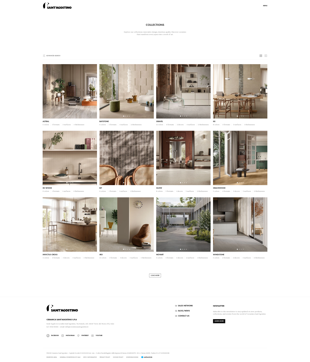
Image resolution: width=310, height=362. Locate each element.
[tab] (260, 55)
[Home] (57, 5)
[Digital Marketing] (146, 357)
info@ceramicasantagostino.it (76, 327)
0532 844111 (54, 327)
